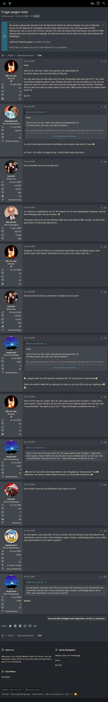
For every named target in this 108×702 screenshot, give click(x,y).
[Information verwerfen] (102, 25)
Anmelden (5, 677)
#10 (105, 485)
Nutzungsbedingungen (21, 694)
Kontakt (58, 665)
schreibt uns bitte (42, 42)
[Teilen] (102, 61)
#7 (105, 338)
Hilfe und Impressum (54, 694)
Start (67, 694)
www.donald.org (13, 569)
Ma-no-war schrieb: (35, 112)
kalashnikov (11, 545)
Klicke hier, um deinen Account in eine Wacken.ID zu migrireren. (38, 47)
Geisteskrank (11, 121)
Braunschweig (15, 200)
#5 (105, 247)
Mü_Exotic (11, 222)
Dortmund (16, 523)
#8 (105, 397)
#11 (105, 531)
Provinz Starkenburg (14, 141)
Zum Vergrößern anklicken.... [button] (65, 136)
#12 (105, 577)
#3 (105, 162)
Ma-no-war (9, 16)
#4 (105, 208)
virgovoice (11, 352)
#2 (105, 107)
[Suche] (104, 3)
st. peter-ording (14, 565)
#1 (106, 61)
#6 (105, 292)
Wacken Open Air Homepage (67, 655)
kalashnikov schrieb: (35, 582)
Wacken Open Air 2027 (12, 690)
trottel (36, 16)
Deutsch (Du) (33, 690)
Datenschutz (38, 694)
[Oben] (72, 694)
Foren (57, 660)
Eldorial (11, 499)
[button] (4, 3)
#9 (105, 442)
